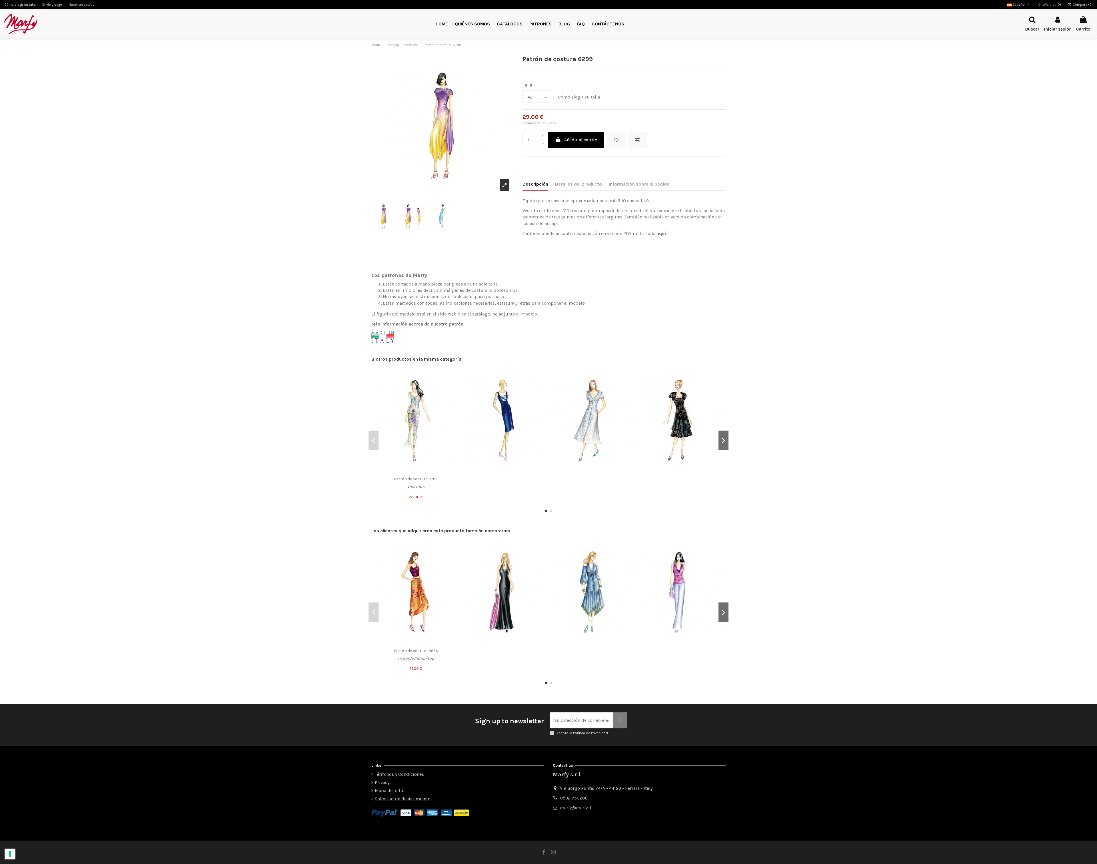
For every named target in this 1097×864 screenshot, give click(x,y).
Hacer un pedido (82, 5)
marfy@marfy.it (576, 807)
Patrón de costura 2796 (416, 479)
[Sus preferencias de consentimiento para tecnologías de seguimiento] (10, 854)
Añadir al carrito (580, 139)
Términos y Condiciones (399, 774)
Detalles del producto (578, 184)
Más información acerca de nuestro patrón (417, 324)
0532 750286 (574, 798)
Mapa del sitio (390, 790)
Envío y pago (52, 5)
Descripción (535, 184)
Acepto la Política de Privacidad (582, 733)
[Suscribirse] (620, 720)
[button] (540, 24)
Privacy (382, 782)
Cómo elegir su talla (20, 5)
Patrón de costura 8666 (416, 650)
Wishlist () (1052, 5)
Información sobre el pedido (639, 184)
